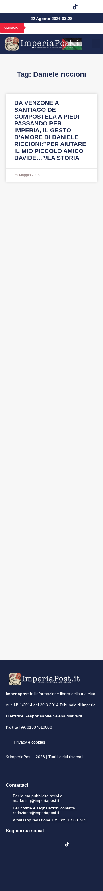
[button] (89, 6)
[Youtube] (45, 6)
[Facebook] (16, 6)
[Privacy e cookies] (8, 738)
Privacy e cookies (29, 742)
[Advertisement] (51, 420)
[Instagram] (31, 6)
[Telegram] (60, 6)
